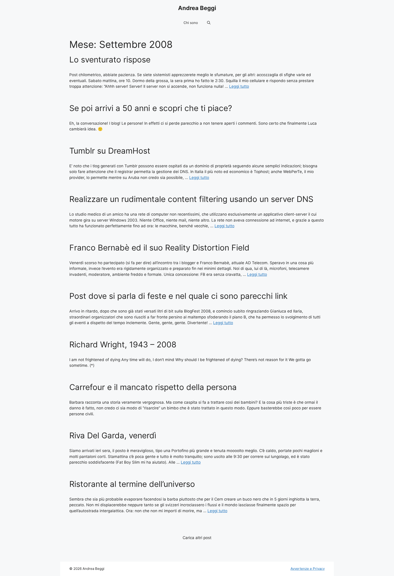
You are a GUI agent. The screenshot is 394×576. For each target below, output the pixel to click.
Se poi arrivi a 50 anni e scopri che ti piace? (150, 108)
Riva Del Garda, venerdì (112, 435)
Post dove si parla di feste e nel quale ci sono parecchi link (178, 296)
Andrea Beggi (197, 8)
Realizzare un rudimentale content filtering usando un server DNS (191, 199)
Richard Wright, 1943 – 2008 (122, 344)
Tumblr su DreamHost (109, 150)
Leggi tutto (239, 86)
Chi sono (191, 23)
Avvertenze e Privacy (307, 568)
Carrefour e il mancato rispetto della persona (153, 387)
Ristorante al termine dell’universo (132, 484)
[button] (208, 23)
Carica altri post (197, 537)
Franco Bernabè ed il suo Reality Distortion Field (159, 247)
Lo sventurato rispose (109, 59)
